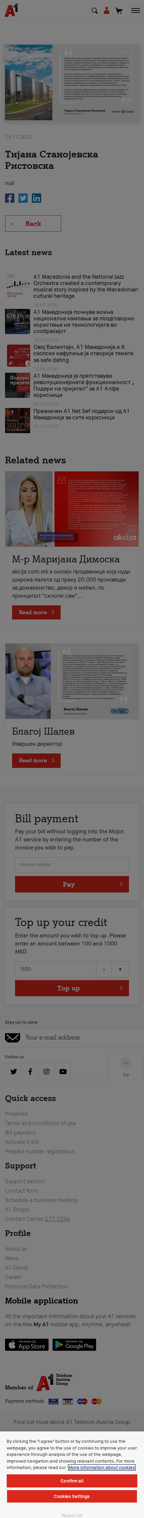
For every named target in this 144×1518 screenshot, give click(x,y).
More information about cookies (102, 1467)
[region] (72, 1474)
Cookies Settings (72, 1496)
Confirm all (72, 1480)
